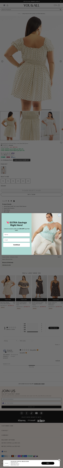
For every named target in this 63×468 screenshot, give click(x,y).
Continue (16, 245)
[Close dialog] (59, 215)
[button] (59, 460)
